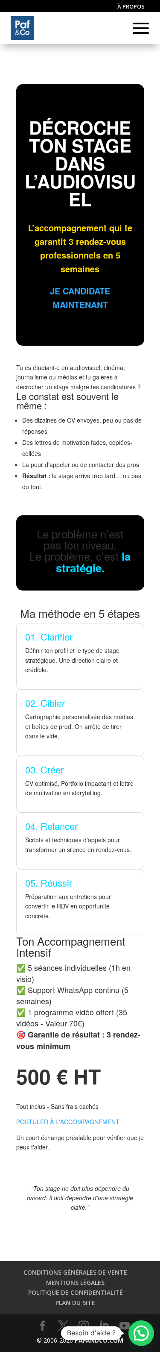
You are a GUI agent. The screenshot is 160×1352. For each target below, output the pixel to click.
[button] (141, 1333)
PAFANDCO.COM (99, 1340)
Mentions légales (75, 1283)
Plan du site (75, 1303)
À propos (131, 6)
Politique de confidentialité (75, 1292)
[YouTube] (124, 1326)
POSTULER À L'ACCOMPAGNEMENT (67, 1121)
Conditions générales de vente (75, 1272)
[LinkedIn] (104, 1326)
